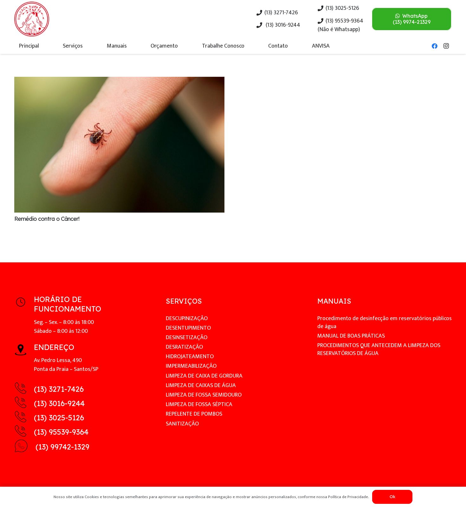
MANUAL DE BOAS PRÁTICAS (351, 336)
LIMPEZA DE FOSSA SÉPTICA (199, 404)
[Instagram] (446, 46)
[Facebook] (434, 46)
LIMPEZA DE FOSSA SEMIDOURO (204, 395)
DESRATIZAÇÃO (184, 347)
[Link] (31, 19)
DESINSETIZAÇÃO (186, 337)
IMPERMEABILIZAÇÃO (191, 366)
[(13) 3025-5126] (24, 418)
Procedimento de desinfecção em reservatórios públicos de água (384, 322)
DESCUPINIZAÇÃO (187, 318)
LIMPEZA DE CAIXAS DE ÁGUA (201, 385)
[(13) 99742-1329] (25, 447)
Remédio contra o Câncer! (46, 218)
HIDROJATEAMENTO (190, 356)
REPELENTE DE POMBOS (194, 414)
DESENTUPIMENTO (188, 328)
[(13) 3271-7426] (24, 389)
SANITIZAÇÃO (182, 424)
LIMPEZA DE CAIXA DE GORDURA (204, 376)
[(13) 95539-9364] (24, 432)
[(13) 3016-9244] (24, 404)
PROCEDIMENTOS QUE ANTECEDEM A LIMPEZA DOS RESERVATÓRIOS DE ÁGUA (378, 349)
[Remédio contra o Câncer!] (119, 81)
